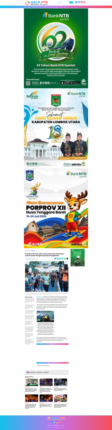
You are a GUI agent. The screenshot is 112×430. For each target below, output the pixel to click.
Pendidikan (46, 6)
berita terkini (39, 372)
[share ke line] (65, 259)
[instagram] (82, 2)
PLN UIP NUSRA (31, 250)
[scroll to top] (107, 428)
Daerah (29, 6)
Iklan (62, 425)
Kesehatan (41, 6)
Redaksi (49, 425)
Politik (51, 6)
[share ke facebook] (55, 259)
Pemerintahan (35, 6)
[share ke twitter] (58, 259)
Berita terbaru (33, 372)
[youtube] (84, 2)
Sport (65, 6)
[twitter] (79, 2)
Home (25, 6)
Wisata (61, 6)
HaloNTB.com (28, 258)
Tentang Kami (56, 425)
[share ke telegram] (63, 259)
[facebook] (76, 2)
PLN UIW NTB (45, 372)
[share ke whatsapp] (60, 259)
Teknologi (56, 6)
